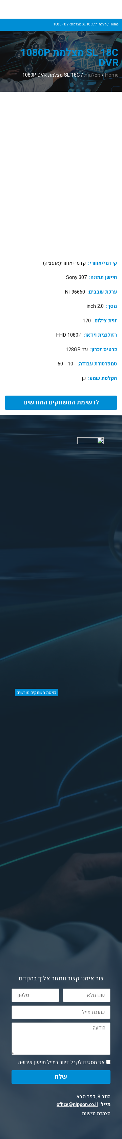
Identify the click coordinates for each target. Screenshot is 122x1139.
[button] (61, 403)
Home (114, 24)
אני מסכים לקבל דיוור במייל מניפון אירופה (61, 1062)
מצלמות (101, 24)
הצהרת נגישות (96, 1113)
